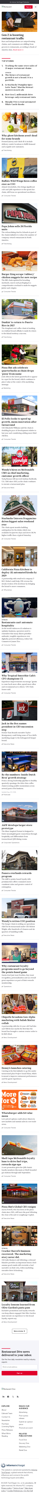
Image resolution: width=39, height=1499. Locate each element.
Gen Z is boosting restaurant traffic (13, 36)
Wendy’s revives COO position (18, 921)
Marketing (6, 388)
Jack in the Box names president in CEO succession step (17, 726)
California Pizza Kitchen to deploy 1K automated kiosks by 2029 (19, 572)
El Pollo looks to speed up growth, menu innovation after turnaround (19, 421)
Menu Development (10, 1037)
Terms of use (18, 1488)
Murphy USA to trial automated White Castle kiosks (20, 103)
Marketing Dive (24, 1447)
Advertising (23, 1412)
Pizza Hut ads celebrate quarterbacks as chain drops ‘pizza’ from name (18, 370)
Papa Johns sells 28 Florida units (17, 228)
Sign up (28, 7)
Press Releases (7, 1430)
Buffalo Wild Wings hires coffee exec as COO (19, 182)
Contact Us (6, 1417)
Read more (18, 50)
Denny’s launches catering (16, 1068)
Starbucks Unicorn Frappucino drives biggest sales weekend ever (19, 521)
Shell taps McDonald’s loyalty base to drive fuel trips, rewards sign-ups (18, 1161)
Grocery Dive (24, 1443)
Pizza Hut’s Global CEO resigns (19, 1206)
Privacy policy (6, 1488)
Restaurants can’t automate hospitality (17, 624)
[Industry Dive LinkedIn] (3, 1396)
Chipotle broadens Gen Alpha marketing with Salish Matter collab (18, 1020)
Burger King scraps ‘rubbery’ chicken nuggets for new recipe (19, 275)
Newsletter (6, 1420)
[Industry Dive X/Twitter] (13, 1396)
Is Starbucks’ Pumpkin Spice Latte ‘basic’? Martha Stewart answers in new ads (19, 87)
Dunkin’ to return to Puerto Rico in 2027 (17, 324)
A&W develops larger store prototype (17, 826)
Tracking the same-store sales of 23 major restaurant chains (21, 67)
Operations (7, 986)
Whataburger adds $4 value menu (17, 1114)
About (4, 1410)
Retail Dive (23, 1450)
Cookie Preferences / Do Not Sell (20, 1491)
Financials (6, 794)
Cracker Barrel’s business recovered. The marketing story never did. (16, 1254)
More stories (18, 1331)
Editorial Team (7, 1413)
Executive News (8, 487)
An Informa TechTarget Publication (19, 2)
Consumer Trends (9, 196)
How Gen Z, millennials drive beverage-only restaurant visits (20, 95)
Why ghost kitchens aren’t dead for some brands (19, 137)
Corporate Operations (11, 842)
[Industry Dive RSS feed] (17, 1396)
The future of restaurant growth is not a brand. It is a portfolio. (19, 77)
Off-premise (7, 590)
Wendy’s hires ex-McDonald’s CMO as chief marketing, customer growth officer (18, 473)
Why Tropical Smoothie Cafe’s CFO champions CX (18, 677)
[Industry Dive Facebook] (8, 1396)
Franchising (7, 150)
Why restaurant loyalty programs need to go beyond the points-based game (18, 969)
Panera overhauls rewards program (17, 874)
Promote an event (26, 1428)
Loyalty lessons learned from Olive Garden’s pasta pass (18, 1306)
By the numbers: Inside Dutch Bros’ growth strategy (18, 776)
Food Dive (23, 1440)
